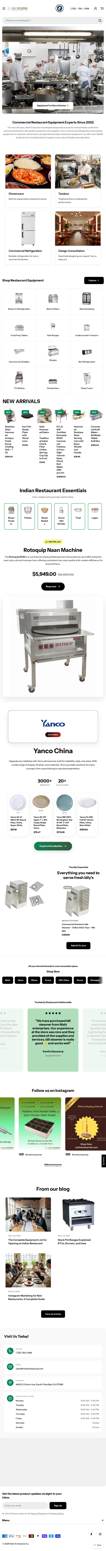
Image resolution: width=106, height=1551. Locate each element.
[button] (48, 109)
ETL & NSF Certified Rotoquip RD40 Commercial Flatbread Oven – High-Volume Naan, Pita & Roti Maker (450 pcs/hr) (61, 444)
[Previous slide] (45, 109)
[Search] (100, 20)
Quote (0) (104, 1161)
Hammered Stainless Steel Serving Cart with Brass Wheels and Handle (79, 444)
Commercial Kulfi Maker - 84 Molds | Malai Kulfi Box (96, 444)
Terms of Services (39, 1513)
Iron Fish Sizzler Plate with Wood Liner (27, 444)
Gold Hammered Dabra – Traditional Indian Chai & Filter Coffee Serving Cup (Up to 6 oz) (44, 444)
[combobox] (53, 20)
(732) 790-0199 (24, 1352)
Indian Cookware (70, 921)
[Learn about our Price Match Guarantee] (59, 8)
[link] (11, 515)
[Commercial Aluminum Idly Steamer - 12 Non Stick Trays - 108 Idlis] (78, 901)
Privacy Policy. (57, 1513)
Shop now (51, 586)
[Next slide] (61, 109)
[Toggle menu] (4, 8)
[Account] (95, 8)
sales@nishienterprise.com (29, 1368)
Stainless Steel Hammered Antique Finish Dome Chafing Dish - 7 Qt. (10, 444)
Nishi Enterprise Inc (19, 1543)
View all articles (53, 1314)
